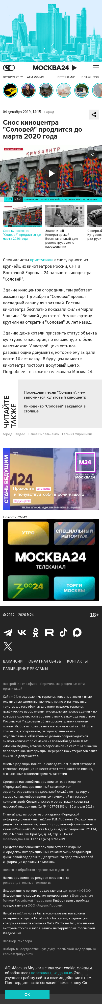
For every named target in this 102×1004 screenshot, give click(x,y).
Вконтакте (22, 632)
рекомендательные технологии (27, 882)
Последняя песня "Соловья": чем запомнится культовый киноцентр (55, 395)
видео (20, 434)
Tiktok (63, 632)
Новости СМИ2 (15, 517)
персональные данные (51, 972)
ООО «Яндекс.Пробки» (45, 905)
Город (49, 112)
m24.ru (16, 696)
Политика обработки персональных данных (36, 869)
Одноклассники (36, 632)
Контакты (77, 661)
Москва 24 (51, 68)
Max (77, 632)
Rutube (49, 632)
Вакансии (13, 661)
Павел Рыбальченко (43, 434)
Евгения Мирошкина (77, 434)
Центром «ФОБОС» (77, 890)
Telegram (8, 632)
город (7, 434)
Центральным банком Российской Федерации (48, 898)
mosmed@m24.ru (16, 839)
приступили (41, 260)
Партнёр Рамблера (17, 941)
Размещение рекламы (25, 668)
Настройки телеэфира (20, 683)
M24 (30, 615)
